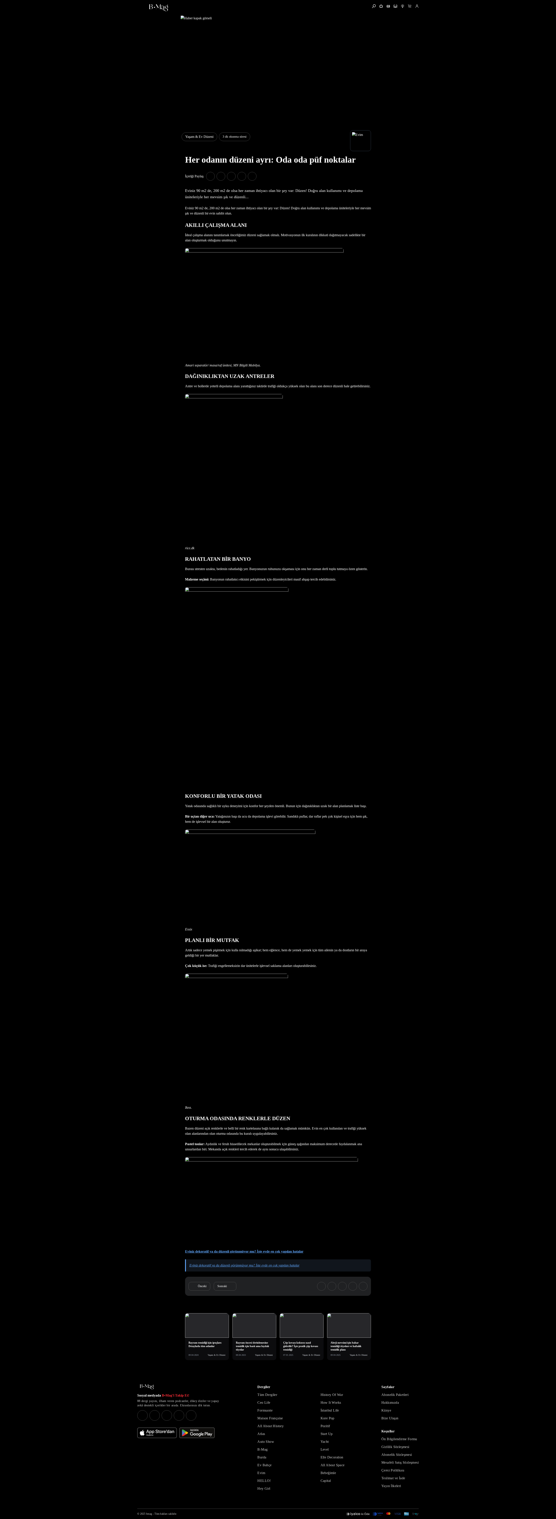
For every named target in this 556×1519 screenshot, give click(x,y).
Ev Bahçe (264, 1465)
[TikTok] (191, 1415)
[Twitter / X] (167, 1415)
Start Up (327, 1434)
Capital (326, 1481)
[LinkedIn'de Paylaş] (241, 176)
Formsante (265, 1410)
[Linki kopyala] (252, 176)
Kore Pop (327, 1418)
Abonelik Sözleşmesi (396, 1454)
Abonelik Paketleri (395, 1395)
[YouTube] (154, 1415)
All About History (270, 1426)
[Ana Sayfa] (146, 1386)
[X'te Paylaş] (221, 176)
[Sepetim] (410, 6)
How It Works (331, 1402)
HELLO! (264, 1481)
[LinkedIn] (179, 1415)
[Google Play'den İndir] (197, 1433)
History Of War (332, 1395)
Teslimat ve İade (393, 1478)
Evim (261, 1473)
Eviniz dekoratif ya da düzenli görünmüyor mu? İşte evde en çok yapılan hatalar (244, 1251)
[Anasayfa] (381, 6)
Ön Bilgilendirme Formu (399, 1439)
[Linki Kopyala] (363, 1286)
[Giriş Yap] (417, 6)
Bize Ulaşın (389, 1418)
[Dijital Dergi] (395, 6)
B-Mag (262, 1449)
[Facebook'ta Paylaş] (210, 176)
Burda (261, 1457)
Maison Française (270, 1418)
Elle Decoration (332, 1457)
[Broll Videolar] (402, 6)
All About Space (333, 1465)
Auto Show (265, 1441)
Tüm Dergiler (267, 1395)
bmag (149, 1513)
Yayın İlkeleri (391, 1486)
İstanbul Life (330, 1410)
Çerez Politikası (392, 1470)
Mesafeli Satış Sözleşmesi (400, 1462)
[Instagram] (142, 1415)
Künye (386, 1410)
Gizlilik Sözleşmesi (395, 1447)
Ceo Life (263, 1402)
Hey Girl (263, 1488)
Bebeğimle (328, 1473)
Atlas (261, 1434)
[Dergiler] (388, 6)
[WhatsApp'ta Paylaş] (231, 176)
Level (325, 1449)
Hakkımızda (390, 1402)
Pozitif (325, 1426)
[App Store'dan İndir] (157, 1433)
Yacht (325, 1441)
